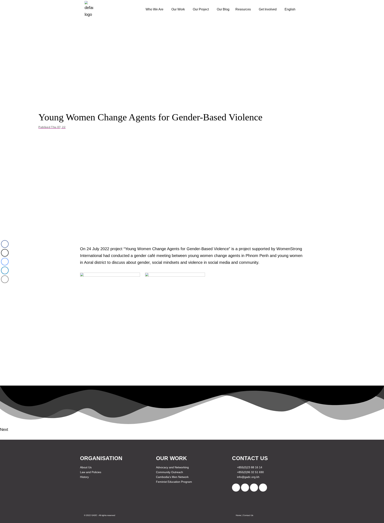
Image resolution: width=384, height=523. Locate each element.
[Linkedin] (263, 488)
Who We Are (154, 9)
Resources (243, 9)
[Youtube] (254, 488)
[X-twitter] (245, 488)
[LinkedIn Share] (5, 270)
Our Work (178, 9)
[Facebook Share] (5, 244)
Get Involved (268, 9)
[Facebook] (236, 488)
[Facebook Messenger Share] (5, 261)
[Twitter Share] (5, 253)
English (290, 9)
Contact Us (248, 515)
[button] (155, 9)
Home (238, 515)
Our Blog (223, 9)
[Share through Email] (5, 279)
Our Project (201, 9)
